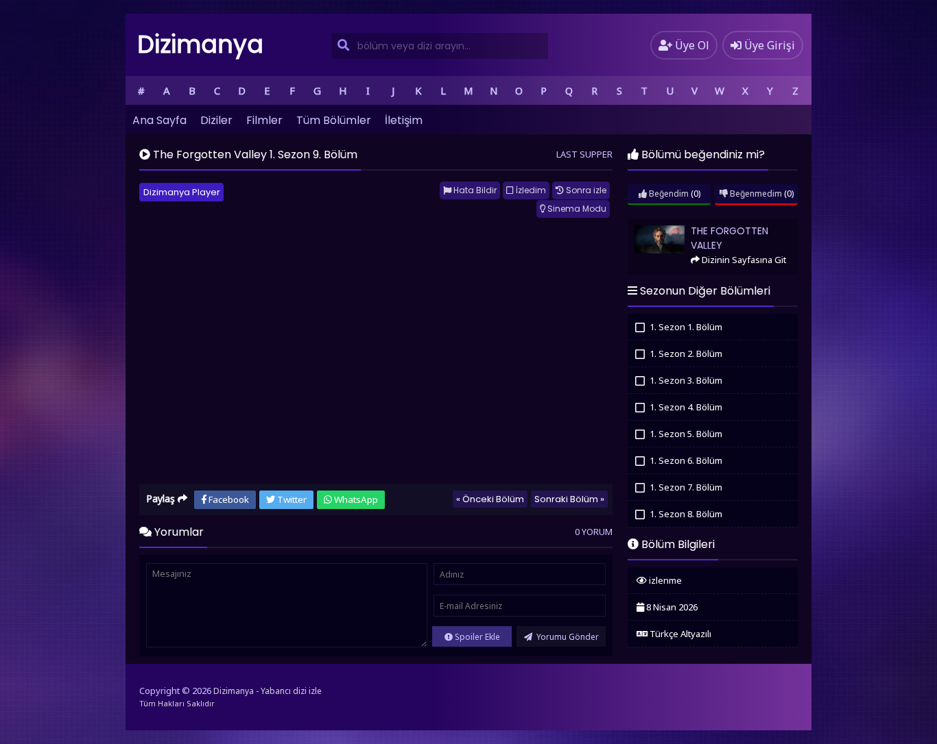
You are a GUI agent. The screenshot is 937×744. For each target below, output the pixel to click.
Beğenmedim (755, 193)
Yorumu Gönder (566, 637)
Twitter (291, 499)
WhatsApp (355, 499)
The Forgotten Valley (668, 224)
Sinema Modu (575, 208)
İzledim (530, 190)
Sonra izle (585, 190)
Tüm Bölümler (333, 120)
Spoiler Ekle (476, 637)
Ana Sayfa (159, 120)
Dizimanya (200, 44)
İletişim (404, 120)
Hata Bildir (474, 190)
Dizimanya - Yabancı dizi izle (267, 691)
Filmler (264, 120)
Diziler (216, 120)
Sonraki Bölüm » (569, 499)
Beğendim (668, 193)
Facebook (227, 499)
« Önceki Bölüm (490, 499)
